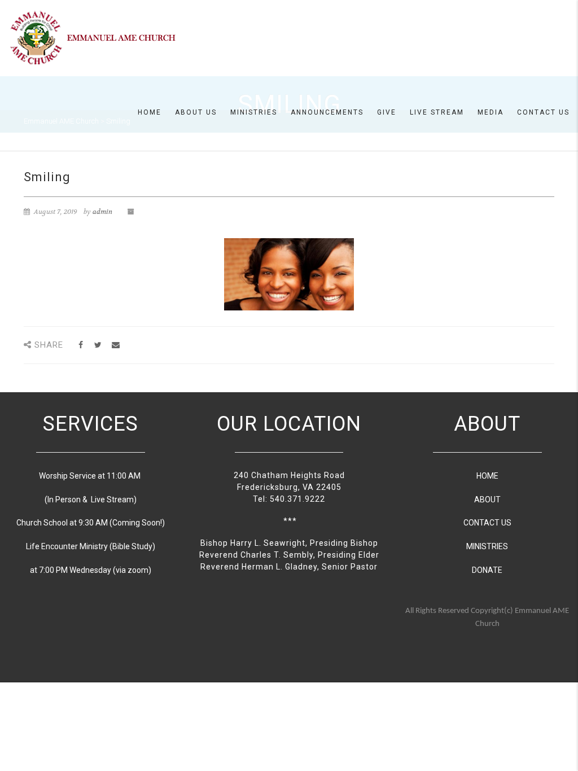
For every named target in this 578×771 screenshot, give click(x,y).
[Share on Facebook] (80, 345)
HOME (487, 475)
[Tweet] (98, 345)
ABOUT (487, 499)
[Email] (115, 345)
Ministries (253, 112)
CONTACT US (487, 522)
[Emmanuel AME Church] (93, 37)
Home (149, 112)
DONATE (487, 570)
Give (386, 112)
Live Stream (437, 112)
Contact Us (543, 112)
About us (196, 112)
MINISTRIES (487, 546)
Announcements (327, 112)
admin (102, 211)
